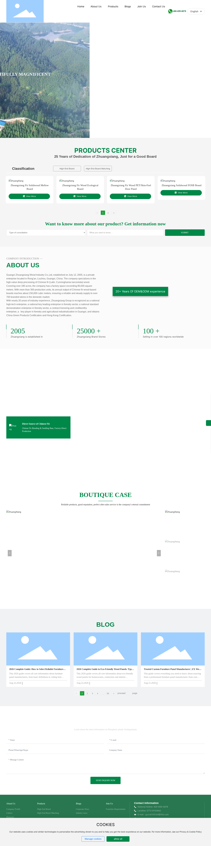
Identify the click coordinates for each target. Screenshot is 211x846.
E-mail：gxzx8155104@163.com (153, 814)
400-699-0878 (179, 11)
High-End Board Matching (98, 168)
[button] (182, 128)
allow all (118, 839)
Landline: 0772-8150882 (149, 810)
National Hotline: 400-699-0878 (153, 806)
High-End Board (67, 168)
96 (108, 693)
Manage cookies (93, 839)
